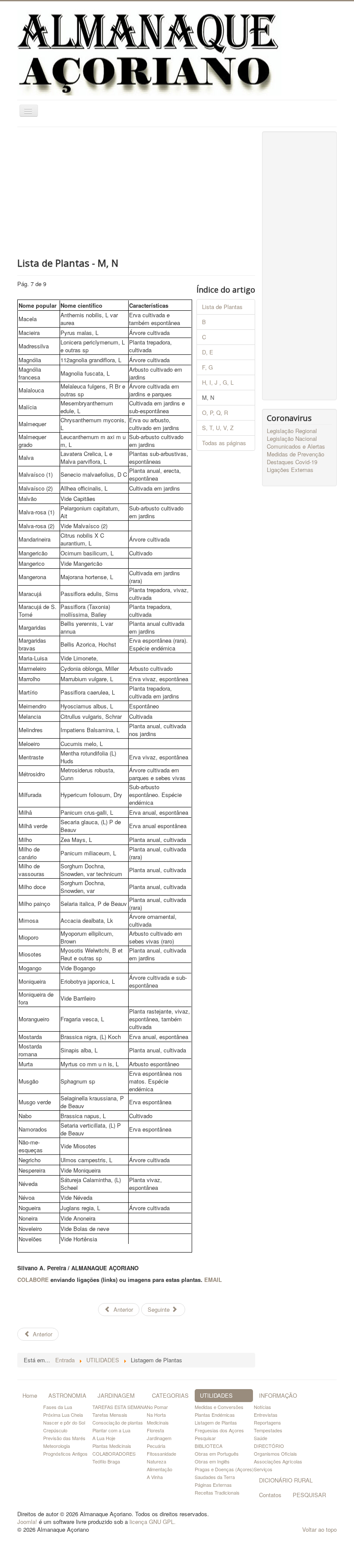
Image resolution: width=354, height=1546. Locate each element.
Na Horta (156, 1414)
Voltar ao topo (319, 1529)
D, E (207, 352)
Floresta (155, 1430)
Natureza (156, 1461)
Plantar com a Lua (111, 1430)
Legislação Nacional (292, 439)
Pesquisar (205, 1437)
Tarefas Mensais (109, 1414)
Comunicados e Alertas (296, 446)
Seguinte (159, 1309)
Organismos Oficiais (275, 1453)
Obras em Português (217, 1453)
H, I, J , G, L (218, 382)
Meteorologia (56, 1445)
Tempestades (268, 1430)
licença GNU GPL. (153, 1521)
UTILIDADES (216, 1395)
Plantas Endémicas (215, 1414)
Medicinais (158, 1422)
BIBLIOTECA (208, 1445)
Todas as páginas (224, 443)
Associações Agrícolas (278, 1461)
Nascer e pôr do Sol (64, 1422)
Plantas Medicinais (111, 1445)
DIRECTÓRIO (269, 1445)
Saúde (260, 1437)
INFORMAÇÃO (278, 1395)
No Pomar (157, 1406)
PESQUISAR (309, 1495)
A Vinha (155, 1476)
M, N (208, 397)
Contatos (270, 1495)
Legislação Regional (292, 431)
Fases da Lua (57, 1406)
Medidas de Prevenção (295, 454)
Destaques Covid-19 (292, 462)
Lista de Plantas (222, 307)
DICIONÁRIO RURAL (286, 1480)
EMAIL (213, 1279)
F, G (207, 367)
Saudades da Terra (215, 1476)
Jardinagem (159, 1437)
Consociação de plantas (117, 1422)
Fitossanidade (161, 1453)
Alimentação (159, 1469)
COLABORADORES (114, 1453)
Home (29, 1395)
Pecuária (156, 1445)
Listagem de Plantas (216, 1422)
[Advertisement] (136, 191)
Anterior (122, 1309)
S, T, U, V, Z (218, 428)
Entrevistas (266, 1414)
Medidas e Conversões (219, 1406)
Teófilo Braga (106, 1461)
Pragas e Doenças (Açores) (224, 1469)
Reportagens (267, 1422)
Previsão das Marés (64, 1437)
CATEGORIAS (170, 1395)
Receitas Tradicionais (217, 1492)
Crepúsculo (55, 1430)
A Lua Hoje (103, 1437)
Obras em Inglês (212, 1461)
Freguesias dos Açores (219, 1430)
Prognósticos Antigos (65, 1453)
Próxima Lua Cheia (63, 1414)
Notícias (262, 1406)
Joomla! (27, 1521)
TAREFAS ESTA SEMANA (119, 1406)
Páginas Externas (213, 1484)
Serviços (263, 1469)
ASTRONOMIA (67, 1395)
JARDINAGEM (116, 1395)
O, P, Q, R (215, 412)
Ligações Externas (290, 470)
